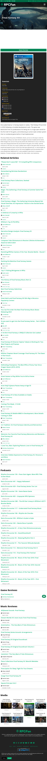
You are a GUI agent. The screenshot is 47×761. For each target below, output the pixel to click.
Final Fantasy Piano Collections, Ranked (15, 180)
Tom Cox (4, 303)
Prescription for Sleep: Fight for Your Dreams (17, 669)
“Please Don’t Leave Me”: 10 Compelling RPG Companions (21, 162)
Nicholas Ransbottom (8, 448)
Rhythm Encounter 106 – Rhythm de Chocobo (17, 513)
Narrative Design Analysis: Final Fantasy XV (16, 231)
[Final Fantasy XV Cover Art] (29, 709)
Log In (40, 1)
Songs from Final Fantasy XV (11, 676)
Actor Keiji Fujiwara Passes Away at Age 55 (16, 386)
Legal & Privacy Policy (34, 746)
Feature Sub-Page (6, 286)
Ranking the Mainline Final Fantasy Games (16, 261)
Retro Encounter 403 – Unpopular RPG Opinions (18, 496)
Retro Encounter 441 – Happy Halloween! (15, 481)
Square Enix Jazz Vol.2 (8, 683)
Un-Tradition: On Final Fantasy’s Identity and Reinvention (21, 425)
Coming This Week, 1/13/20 (10, 404)
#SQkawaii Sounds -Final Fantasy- (13, 610)
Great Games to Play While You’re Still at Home (17, 376)
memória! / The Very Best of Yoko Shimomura (17, 654)
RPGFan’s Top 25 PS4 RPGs (10, 222)
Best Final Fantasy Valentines (11, 289)
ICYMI (3, 228)
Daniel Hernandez (7, 291)
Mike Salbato (5, 174)
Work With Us (19, 746)
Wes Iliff (4, 326)
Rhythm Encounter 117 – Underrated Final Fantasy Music (21, 508)
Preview (8, 198)
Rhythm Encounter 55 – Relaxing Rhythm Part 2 (18, 538)
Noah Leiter (5, 273)
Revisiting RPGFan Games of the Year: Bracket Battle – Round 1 (23, 252)
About (30, 1)
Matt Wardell (5, 215)
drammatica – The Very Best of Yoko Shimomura (18, 625)
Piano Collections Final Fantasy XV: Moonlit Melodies (19, 661)
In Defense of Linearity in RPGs (12, 213)
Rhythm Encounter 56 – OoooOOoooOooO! (16, 533)
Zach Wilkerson (6, 224)
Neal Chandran (6, 459)
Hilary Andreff (6, 206)
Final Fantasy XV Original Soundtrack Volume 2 (17, 647)
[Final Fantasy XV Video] (40, 720)
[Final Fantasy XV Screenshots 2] (6, 720)
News (3, 178)
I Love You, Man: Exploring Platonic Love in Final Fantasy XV (22, 446)
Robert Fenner (6, 427)
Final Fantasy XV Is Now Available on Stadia (16, 395)
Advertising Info (26, 746)
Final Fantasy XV (7, 594)
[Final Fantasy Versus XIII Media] (6, 706)
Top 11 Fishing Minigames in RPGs (13, 270)
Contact (35, 1)
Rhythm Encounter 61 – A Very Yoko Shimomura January (21, 528)
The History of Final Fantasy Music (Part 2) (16, 280)
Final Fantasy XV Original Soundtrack (14, 639)
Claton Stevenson (7, 245)
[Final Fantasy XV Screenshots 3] (17, 720)
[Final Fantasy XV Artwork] (17, 706)
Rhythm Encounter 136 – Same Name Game (16, 491)
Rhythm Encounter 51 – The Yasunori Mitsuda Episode (20, 543)
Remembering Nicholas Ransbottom (14, 171)
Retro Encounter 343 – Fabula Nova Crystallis (17, 523)
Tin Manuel (5, 314)
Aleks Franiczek (6, 164)
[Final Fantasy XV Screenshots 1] (40, 706)
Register (44, 1)
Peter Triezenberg (7, 346)
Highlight (4, 168)
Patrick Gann (5, 183)
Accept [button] (9, 758)
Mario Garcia (5, 194)
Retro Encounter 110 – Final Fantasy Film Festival (18, 553)
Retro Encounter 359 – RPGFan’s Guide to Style (17, 518)
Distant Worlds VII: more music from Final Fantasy (18, 618)
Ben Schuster (5, 282)
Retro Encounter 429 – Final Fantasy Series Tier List (19, 486)
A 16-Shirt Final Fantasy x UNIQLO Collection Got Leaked (21, 333)
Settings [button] (4, 758)
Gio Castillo (5, 335)
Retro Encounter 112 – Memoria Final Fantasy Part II (19, 548)
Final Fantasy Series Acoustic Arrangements (16, 632)
